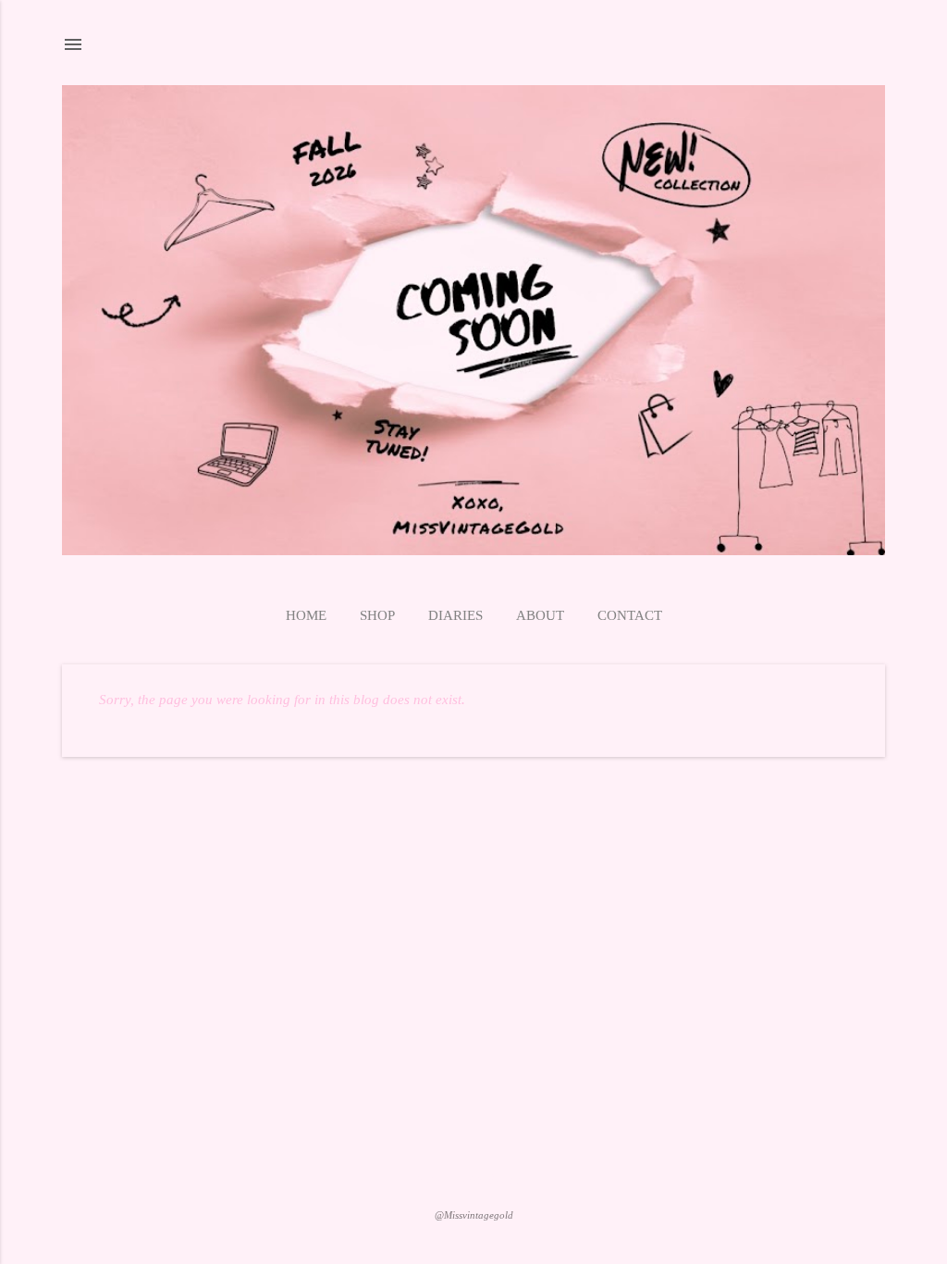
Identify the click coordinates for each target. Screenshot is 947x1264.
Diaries (455, 615)
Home (306, 615)
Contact (629, 615)
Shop (377, 615)
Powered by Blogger (474, 1178)
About (540, 615)
